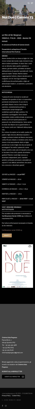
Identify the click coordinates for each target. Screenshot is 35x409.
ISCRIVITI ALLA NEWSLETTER (12, 371)
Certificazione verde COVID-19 (12, 230)
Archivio (17, 11)
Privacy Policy (6, 395)
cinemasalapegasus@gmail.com (12, 352)
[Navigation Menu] (32, 3)
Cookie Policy (16, 395)
